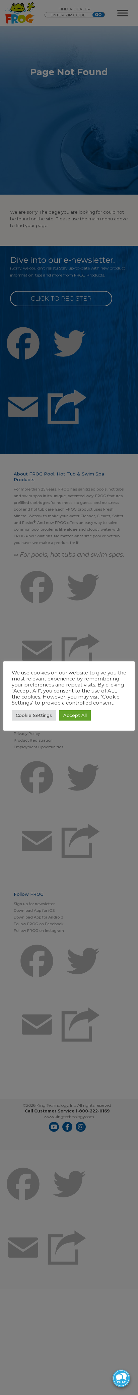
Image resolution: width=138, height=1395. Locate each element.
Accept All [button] (75, 715)
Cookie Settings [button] (34, 715)
